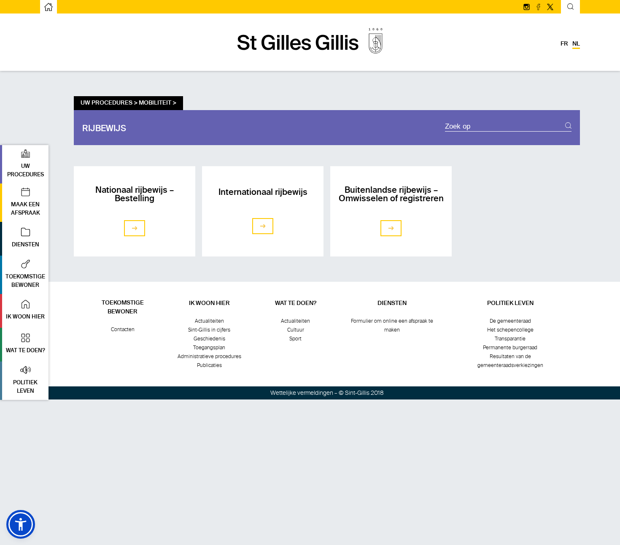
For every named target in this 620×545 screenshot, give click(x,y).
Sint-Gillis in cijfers (209, 330)
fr (564, 44)
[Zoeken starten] (568, 126)
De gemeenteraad (510, 321)
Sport (295, 339)
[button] (24, 164)
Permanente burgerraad (510, 348)
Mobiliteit (155, 103)
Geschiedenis (209, 339)
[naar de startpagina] (310, 58)
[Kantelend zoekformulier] (570, 8)
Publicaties (209, 365)
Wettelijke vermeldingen (301, 393)
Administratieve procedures (209, 356)
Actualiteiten (209, 321)
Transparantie (510, 339)
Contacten (123, 329)
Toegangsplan (209, 348)
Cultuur (295, 330)
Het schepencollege (510, 330)
